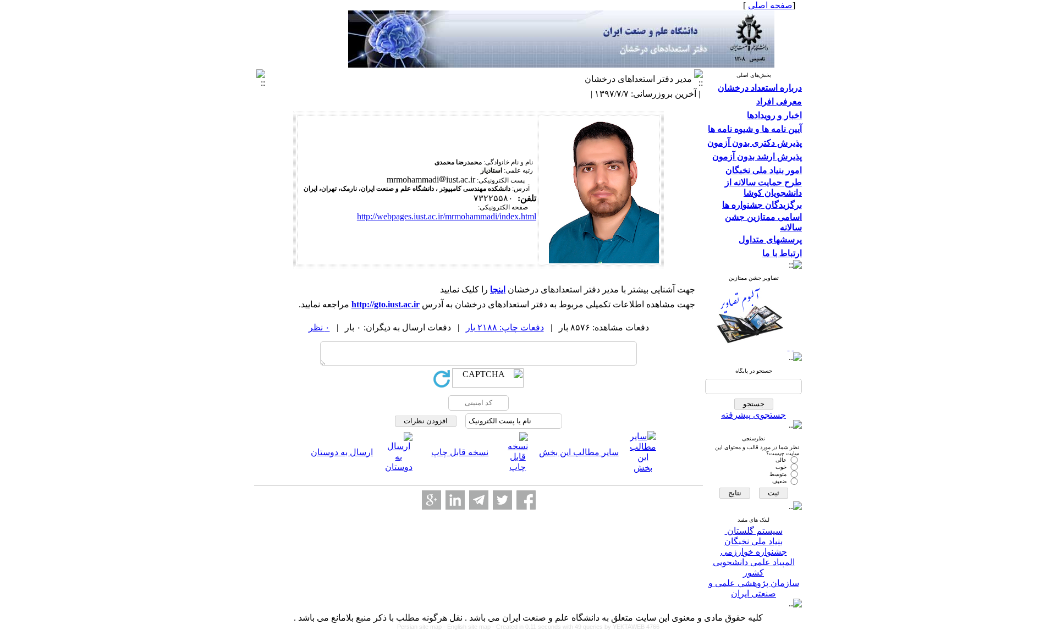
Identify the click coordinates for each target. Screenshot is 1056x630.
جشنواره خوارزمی (754, 551)
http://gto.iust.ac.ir (385, 304)
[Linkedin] (455, 500)
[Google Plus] (431, 500)
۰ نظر (319, 327)
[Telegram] (478, 500)
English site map (469, 626)
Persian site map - (422, 626)
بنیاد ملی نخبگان (753, 541)
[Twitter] (502, 500)
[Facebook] (526, 500)
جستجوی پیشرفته (753, 414)
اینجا (497, 289)
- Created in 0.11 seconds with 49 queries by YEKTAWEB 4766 (575, 626)
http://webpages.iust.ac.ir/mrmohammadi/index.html (446, 216)
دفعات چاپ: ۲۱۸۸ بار (505, 327)
